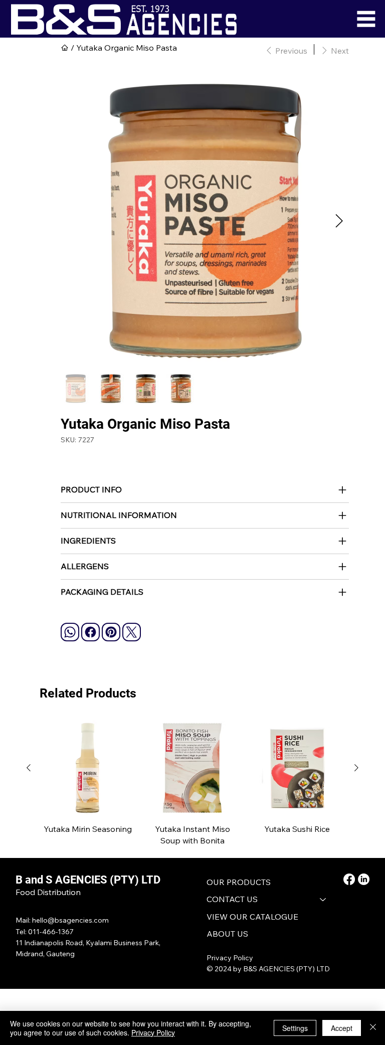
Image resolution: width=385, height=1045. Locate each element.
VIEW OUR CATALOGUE (252, 917)
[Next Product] (356, 768)
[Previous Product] (29, 768)
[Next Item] (339, 221)
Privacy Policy (230, 957)
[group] (192, 783)
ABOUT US (227, 934)
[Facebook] (90, 632)
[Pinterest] (111, 632)
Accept (341, 1028)
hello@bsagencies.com (70, 920)
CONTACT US (232, 899)
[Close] (373, 1028)
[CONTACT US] (323, 899)
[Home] (65, 48)
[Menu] (366, 19)
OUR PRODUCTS (239, 882)
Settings (295, 1028)
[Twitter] (131, 632)
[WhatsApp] (70, 632)
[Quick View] (87, 768)
